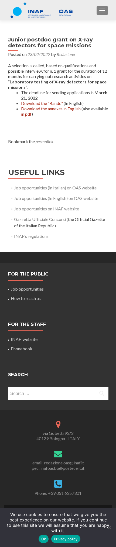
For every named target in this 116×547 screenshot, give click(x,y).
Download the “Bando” (42, 103)
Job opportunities (27, 288)
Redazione (66, 54)
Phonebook (21, 348)
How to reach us (26, 298)
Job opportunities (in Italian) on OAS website (55, 187)
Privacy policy (66, 539)
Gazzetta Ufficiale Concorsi (40, 219)
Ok (43, 539)
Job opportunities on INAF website (46, 208)
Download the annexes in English (51, 108)
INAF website (24, 339)
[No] (109, 527)
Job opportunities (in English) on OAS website (56, 198)
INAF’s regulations (31, 236)
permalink (44, 141)
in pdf (26, 114)
